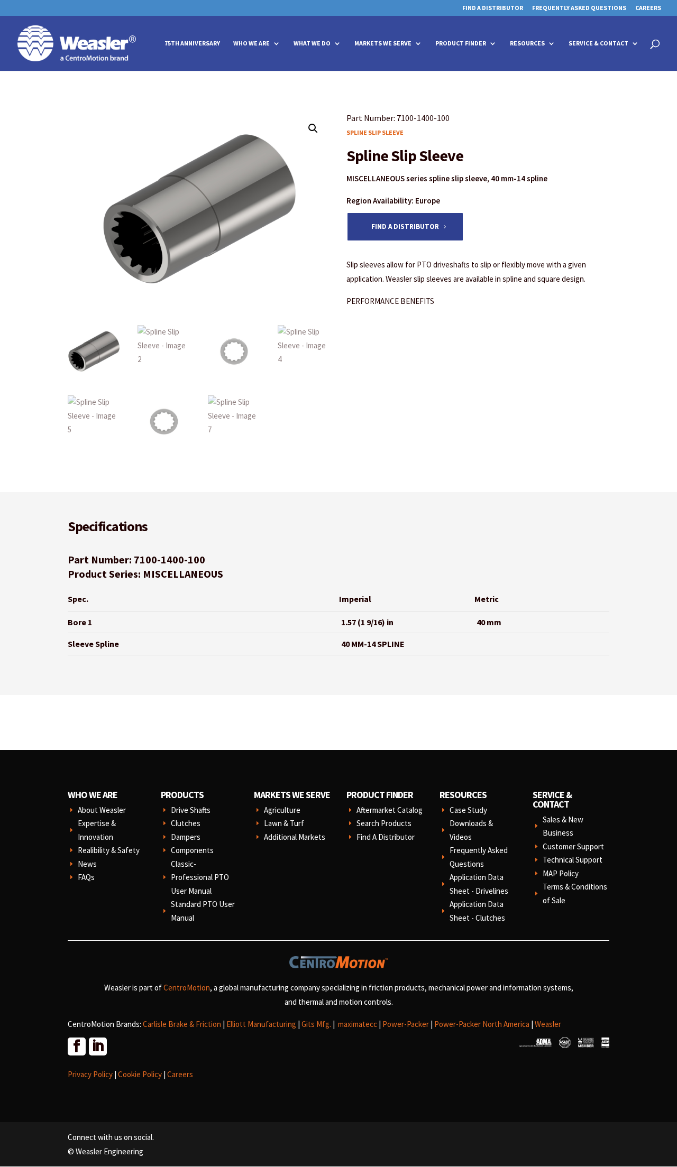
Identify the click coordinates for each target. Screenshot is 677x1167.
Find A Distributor (492, 8)
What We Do (312, 43)
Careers (648, 8)
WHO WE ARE (92, 795)
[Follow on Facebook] (76, 1046)
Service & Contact (598, 43)
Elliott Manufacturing (261, 1024)
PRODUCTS (182, 795)
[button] (313, 128)
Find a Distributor (405, 226)
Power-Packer (405, 1024)
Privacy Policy (90, 1074)
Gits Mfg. (316, 1024)
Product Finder (460, 43)
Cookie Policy (140, 1074)
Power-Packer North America (481, 1024)
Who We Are (251, 43)
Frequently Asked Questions (579, 8)
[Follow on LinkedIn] (97, 1046)
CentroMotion (186, 988)
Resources (527, 43)
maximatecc (357, 1024)
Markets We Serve (382, 43)
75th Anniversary (192, 43)
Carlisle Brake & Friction (182, 1024)
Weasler (548, 1024)
